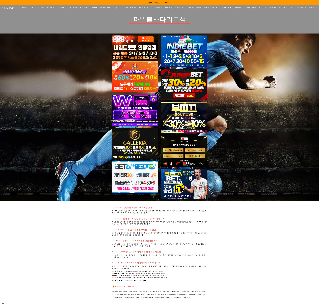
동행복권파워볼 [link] (143, 8)
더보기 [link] (33, 8)
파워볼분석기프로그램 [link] (210, 8)
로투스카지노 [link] (84, 8)
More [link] (310, 8)
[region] (159, 2)
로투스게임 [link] (73, 8)
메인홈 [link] (24, 8)
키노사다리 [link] (272, 8)
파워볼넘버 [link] (41, 8)
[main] (159, 19)
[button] (317, 8)
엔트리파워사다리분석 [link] (285, 8)
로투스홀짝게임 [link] (51, 8)
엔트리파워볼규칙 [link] (300, 8)
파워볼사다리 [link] (117, 8)
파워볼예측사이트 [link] (105, 8)
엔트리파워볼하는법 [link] (195, 8)
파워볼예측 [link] (93, 8)
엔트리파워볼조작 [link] (180, 8)
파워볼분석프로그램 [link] (130, 8)
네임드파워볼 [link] (263, 8)
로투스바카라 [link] (63, 8)
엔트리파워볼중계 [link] (156, 8)
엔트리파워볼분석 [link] (250, 8)
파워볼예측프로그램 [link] (226, 8)
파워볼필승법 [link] (168, 8)
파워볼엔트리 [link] (238, 8)
